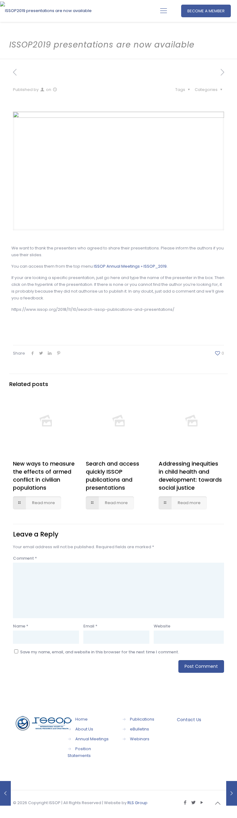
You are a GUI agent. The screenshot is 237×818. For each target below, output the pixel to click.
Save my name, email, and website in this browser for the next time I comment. (99, 652)
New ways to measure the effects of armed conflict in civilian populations (44, 475)
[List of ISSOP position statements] (231, 793)
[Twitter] (193, 802)
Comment (25, 558)
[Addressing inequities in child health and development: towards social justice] (5, 793)
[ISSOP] (46, 11)
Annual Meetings (92, 739)
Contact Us (189, 720)
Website (162, 626)
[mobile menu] (163, 11)
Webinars (139, 739)
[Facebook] (185, 802)
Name (20, 626)
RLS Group (137, 803)
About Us (84, 729)
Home (81, 719)
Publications (142, 719)
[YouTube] (201, 802)
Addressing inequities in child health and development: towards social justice (190, 475)
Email (90, 626)
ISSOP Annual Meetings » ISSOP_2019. (131, 266)
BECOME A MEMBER (206, 11)
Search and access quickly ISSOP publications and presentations (112, 475)
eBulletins (139, 729)
